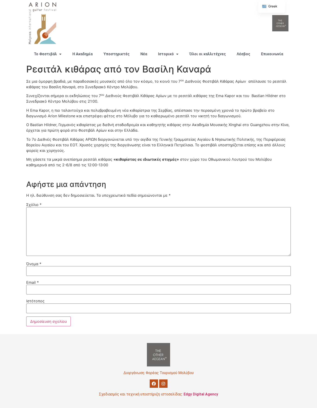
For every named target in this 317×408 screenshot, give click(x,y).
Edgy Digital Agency (201, 394)
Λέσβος (243, 54)
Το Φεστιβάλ (45, 54)
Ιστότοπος (35, 301)
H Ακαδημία (82, 54)
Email (32, 282)
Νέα (143, 54)
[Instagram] (163, 383)
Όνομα (33, 264)
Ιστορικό (166, 54)
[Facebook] (154, 383)
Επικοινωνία (272, 54)
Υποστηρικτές (116, 54)
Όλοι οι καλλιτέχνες (207, 54)
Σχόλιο (34, 204)
